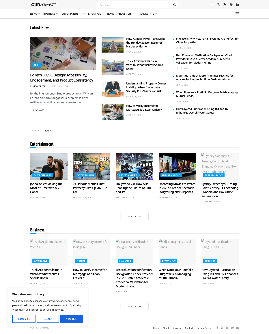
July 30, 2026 (182, 68)
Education (125, 261)
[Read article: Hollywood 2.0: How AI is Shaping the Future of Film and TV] (134, 166)
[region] (47, 307)
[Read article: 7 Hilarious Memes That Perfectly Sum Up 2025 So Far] (91, 166)
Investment (169, 261)
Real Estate (146, 13)
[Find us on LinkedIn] (237, 4)
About (166, 328)
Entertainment (71, 13)
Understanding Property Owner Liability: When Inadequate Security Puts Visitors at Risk (146, 87)
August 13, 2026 (133, 115)
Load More (134, 216)
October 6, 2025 (38, 197)
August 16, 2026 (133, 96)
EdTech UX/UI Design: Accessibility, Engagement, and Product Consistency (61, 78)
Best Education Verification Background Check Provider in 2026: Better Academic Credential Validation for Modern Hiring (204, 58)
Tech (36, 65)
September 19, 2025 (168, 197)
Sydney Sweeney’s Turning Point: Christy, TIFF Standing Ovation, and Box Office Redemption (219, 190)
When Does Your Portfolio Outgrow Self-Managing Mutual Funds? (176, 274)
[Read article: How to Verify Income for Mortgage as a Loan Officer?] (113, 112)
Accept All (71, 318)
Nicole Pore (39, 86)
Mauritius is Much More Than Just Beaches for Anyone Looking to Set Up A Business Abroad (204, 77)
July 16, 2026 (182, 85)
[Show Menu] (237, 13)
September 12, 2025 (210, 201)
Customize (24, 318)
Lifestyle (94, 13)
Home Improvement (119, 13)
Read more (40, 110)
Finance (80, 261)
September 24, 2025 (82, 197)
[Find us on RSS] (224, 4)
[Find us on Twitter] (218, 4)
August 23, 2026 (55, 86)
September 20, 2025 (125, 197)
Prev (36, 130)
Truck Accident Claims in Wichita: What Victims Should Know (144, 64)
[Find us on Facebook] (212, 4)
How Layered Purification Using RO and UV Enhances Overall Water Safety (202, 110)
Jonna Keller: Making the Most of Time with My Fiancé (46, 188)
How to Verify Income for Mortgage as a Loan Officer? (144, 107)
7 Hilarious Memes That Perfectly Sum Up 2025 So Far (90, 188)
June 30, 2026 (182, 101)
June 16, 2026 (182, 118)
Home (156, 328)
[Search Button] (175, 4)
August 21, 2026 (133, 74)
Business (49, 13)
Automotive (40, 261)
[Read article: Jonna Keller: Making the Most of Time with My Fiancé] (49, 166)
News (33, 13)
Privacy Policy (204, 328)
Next (47, 130)
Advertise (177, 328)
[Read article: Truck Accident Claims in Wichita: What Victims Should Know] (113, 67)
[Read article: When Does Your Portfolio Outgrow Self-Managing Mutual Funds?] (177, 252)
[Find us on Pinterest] (231, 4)
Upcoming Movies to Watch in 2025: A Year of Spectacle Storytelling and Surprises (177, 188)
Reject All (48, 318)
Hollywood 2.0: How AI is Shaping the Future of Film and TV (133, 188)
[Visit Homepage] (44, 4)
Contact (189, 328)
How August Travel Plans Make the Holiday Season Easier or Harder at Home (145, 42)
